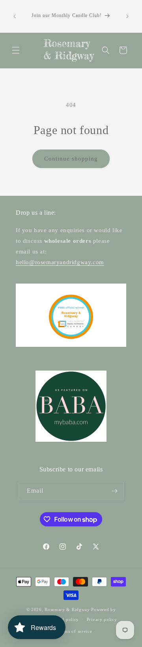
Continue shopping (71, 158)
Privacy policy (102, 619)
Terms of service (75, 631)
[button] (15, 50)
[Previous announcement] (14, 16)
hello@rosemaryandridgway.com (60, 262)
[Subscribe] (114, 491)
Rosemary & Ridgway (67, 609)
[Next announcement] (127, 16)
